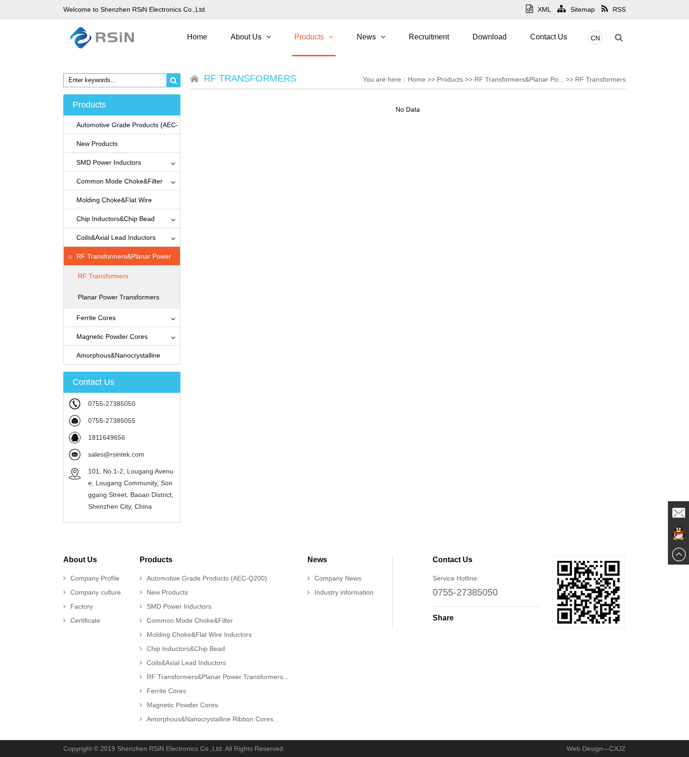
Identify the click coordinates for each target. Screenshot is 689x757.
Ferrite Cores (96, 317)
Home (197, 37)
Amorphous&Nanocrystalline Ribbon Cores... (213, 719)
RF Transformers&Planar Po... (519, 79)
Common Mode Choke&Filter (119, 181)
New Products (97, 143)
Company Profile (95, 578)
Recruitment (429, 37)
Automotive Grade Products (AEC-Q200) (207, 578)
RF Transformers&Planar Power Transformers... (218, 677)
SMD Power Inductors (108, 162)
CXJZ (617, 748)
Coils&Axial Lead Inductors (116, 237)
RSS (619, 9)
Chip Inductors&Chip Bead (115, 218)
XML (544, 9)
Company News (338, 578)
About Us (246, 37)
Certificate (85, 620)
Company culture (95, 592)
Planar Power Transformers (118, 297)
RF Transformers (103, 276)
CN (595, 38)
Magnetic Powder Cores (112, 336)
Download (489, 37)
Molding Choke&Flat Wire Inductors (199, 634)
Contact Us (548, 37)
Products (309, 37)
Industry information (344, 592)
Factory (81, 606)
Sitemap (582, 9)
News (366, 37)
